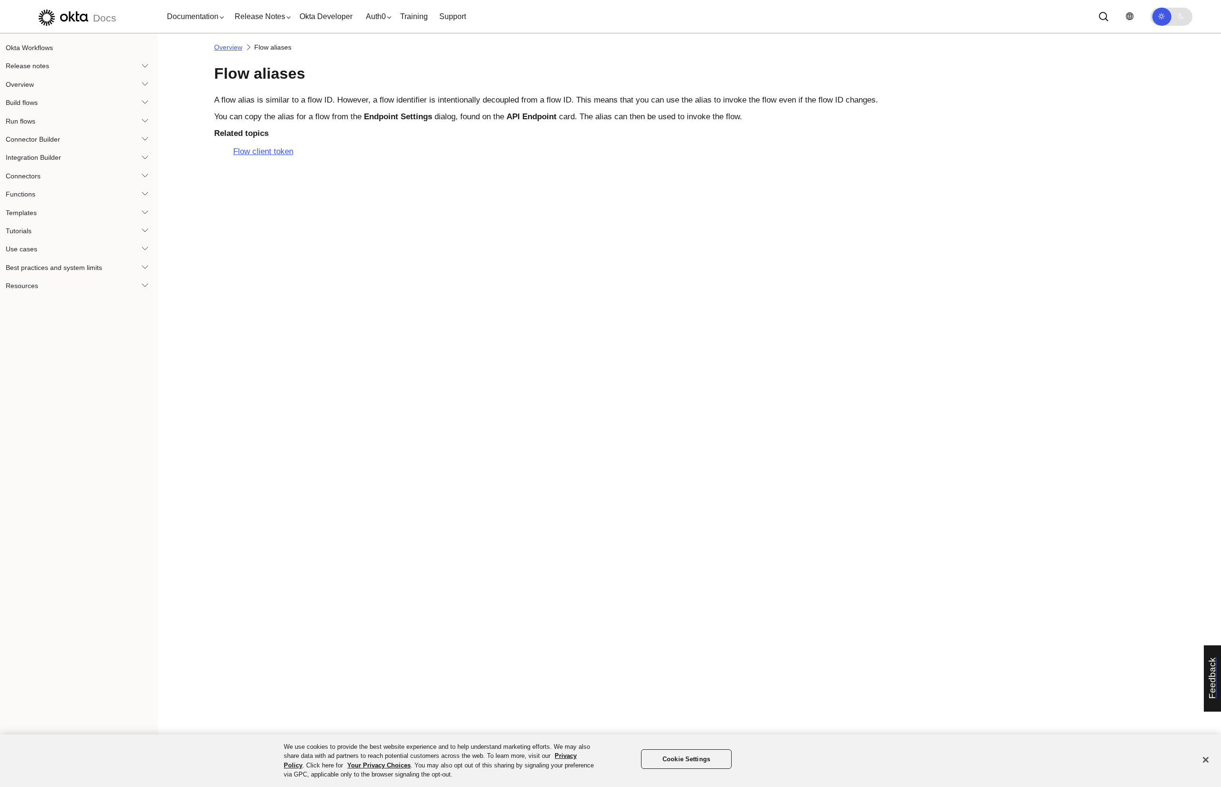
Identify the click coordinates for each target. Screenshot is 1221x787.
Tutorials (18, 231)
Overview (20, 84)
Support (452, 16)
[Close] (1205, 759)
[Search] (1103, 16)
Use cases (21, 249)
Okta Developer (326, 16)
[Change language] (1129, 16)
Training (414, 16)
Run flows (20, 121)
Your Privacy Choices (379, 765)
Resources (22, 286)
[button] (193, 16)
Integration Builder (33, 157)
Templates (21, 213)
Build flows (22, 102)
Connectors (23, 176)
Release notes (27, 66)
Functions (20, 194)
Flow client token (263, 151)
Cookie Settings (686, 759)
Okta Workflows (29, 48)
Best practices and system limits (54, 267)
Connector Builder (33, 139)
